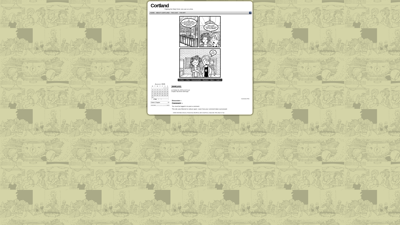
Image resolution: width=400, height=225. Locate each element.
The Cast (174, 13)
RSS (216, 112)
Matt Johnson (182, 112)
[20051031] (200, 77)
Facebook (250, 12)
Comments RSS (245, 98)
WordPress (196, 112)
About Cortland (162, 13)
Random (205, 80)
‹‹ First (181, 80)
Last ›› (219, 80)
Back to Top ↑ (221, 112)
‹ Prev (188, 80)
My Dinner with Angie (183, 91)
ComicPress (205, 112)
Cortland (160, 5)
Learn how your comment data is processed (212, 109)
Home (152, 13)
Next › (212, 80)
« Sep (155, 99)
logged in (184, 106)
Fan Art (183, 13)
